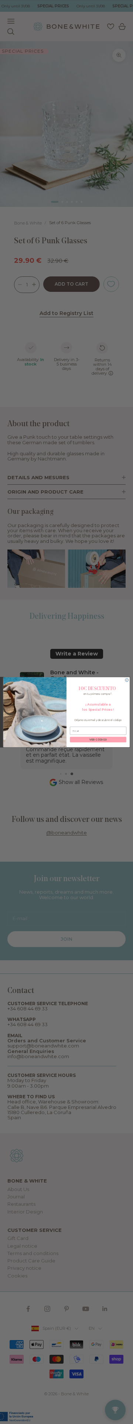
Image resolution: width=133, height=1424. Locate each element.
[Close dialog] (127, 680)
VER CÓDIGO (98, 739)
